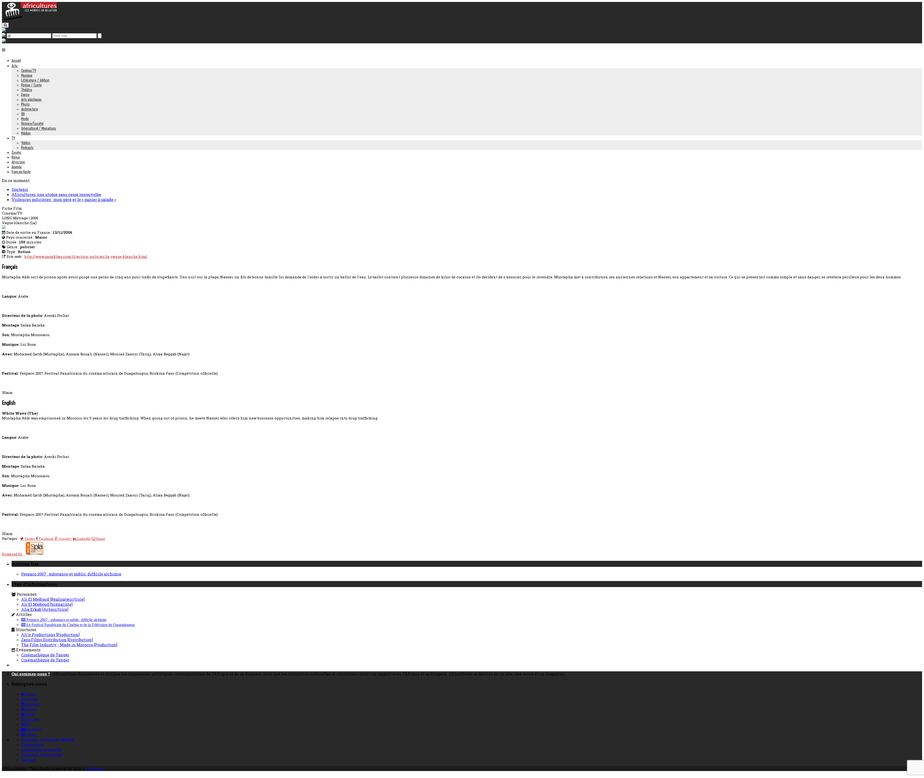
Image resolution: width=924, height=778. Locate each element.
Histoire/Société (32, 123)
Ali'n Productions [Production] (50, 634)
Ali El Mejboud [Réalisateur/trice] (53, 599)
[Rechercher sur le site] (5, 25)
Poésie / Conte (31, 85)
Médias (26, 133)
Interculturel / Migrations (38, 128)
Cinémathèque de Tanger (45, 654)
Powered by (13, 554)
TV (13, 138)
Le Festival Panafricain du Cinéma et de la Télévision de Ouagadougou (80, 625)
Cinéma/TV (28, 70)
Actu (15, 65)
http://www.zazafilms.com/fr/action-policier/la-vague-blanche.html (85, 256)
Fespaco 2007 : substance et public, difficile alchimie (71, 573)
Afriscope (18, 162)
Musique (26, 75)
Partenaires (32, 744)
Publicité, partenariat (41, 754)
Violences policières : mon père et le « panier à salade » (64, 199)
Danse (25, 94)
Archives (95, 768)
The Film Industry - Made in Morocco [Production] (69, 644)
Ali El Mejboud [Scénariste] (47, 604)
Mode (25, 118)
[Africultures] (29, 19)
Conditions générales (41, 749)
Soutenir (20, 189)
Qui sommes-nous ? (31, 673)
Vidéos (25, 142)
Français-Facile (21, 171)
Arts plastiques (31, 99)
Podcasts (27, 147)
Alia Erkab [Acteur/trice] (44, 609)
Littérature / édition (35, 80)
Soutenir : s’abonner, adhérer (48, 739)
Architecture (29, 109)
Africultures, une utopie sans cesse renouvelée (56, 194)
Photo (25, 104)
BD (23, 113)
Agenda (17, 166)
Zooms (16, 152)
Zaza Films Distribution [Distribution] (57, 639)
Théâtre (26, 89)
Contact (28, 759)
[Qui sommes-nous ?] (4, 40)
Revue (16, 157)
